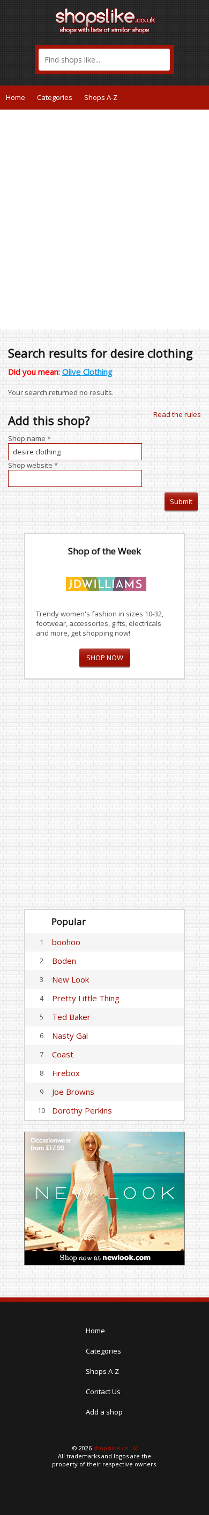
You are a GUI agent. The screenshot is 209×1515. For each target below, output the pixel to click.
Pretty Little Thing (86, 998)
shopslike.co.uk (115, 1448)
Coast (62, 1054)
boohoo (66, 942)
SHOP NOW (104, 657)
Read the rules (177, 414)
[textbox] (104, 60)
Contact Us (103, 1391)
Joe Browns (73, 1091)
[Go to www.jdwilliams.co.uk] (106, 582)
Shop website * (33, 465)
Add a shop (104, 1412)
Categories (54, 97)
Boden (64, 960)
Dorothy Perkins (82, 1110)
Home (15, 97)
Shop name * (29, 438)
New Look (70, 979)
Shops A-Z (100, 97)
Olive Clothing (87, 371)
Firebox (66, 1073)
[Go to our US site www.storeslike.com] (199, 97)
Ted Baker (71, 1016)
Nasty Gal (70, 1035)
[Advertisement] (104, 219)
